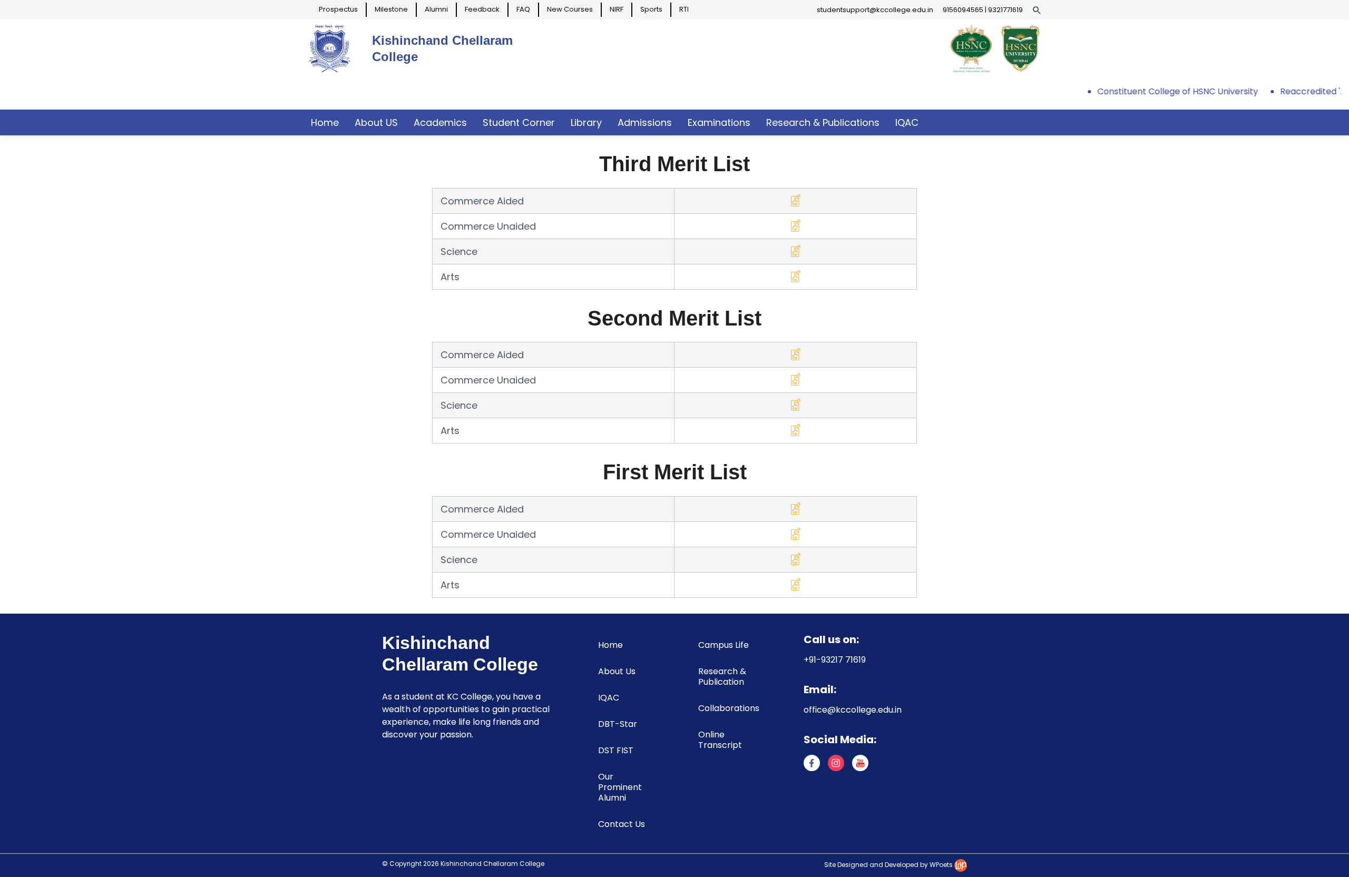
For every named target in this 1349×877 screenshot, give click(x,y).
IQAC (906, 122)
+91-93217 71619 (835, 660)
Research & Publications (822, 122)
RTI (684, 9)
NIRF (616, 9)
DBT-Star (617, 724)
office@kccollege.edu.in (853, 710)
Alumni (436, 9)
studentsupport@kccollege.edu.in (875, 10)
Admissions (645, 122)
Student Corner (519, 122)
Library (586, 122)
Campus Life (723, 645)
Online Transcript (720, 739)
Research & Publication (722, 676)
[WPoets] (960, 864)
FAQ (523, 9)
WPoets (941, 864)
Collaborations (728, 708)
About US (376, 122)
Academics (440, 122)
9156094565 (963, 10)
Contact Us (621, 824)
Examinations (719, 122)
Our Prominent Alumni (620, 787)
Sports (651, 9)
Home (325, 122)
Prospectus (338, 9)
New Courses (570, 9)
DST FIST (615, 750)
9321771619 (1005, 10)
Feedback (482, 9)
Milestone (391, 9)
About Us (617, 671)
